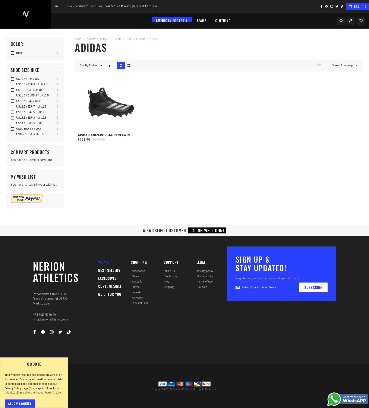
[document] (34, 385)
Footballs (137, 281)
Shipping (169, 287)
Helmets (137, 292)
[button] (57, 6)
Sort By (84, 65)
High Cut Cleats (136, 39)
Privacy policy (205, 271)
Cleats (117, 39)
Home (77, 39)
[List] (129, 65)
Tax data (202, 287)
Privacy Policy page (16, 388)
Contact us (170, 276)
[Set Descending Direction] (109, 65)
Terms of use (205, 281)
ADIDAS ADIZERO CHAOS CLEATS (104, 135)
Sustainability (205, 276)
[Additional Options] (27, 201)
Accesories (138, 271)
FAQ (166, 281)
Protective (138, 297)
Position (94, 65)
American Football (97, 39)
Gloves (136, 287)
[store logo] (25, 14)
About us (169, 271)
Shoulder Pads (140, 303)
